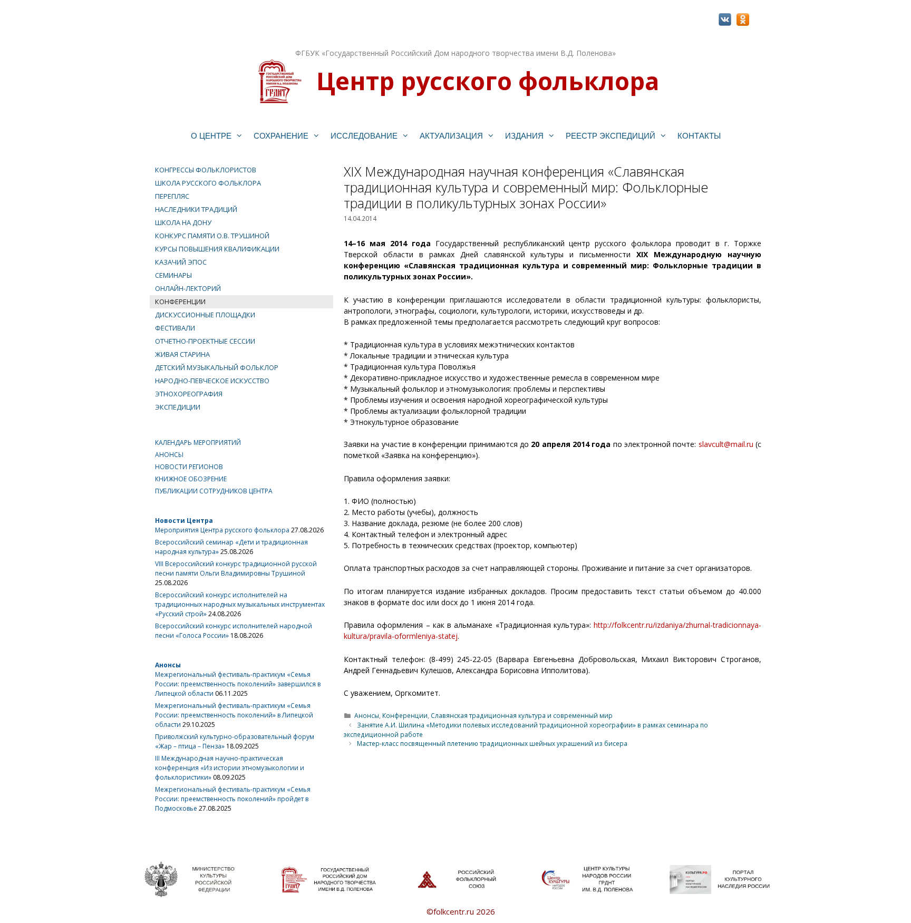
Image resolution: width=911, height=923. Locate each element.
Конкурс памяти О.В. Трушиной (212, 235)
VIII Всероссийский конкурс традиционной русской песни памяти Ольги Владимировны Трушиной (236, 568)
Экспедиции (177, 407)
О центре (211, 135)
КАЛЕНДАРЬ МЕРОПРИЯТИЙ (198, 442)
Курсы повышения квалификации (217, 249)
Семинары (173, 275)
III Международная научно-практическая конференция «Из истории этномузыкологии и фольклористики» (229, 768)
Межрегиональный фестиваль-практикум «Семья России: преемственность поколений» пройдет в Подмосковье (233, 799)
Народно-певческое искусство (212, 380)
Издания (524, 135)
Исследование (364, 135)
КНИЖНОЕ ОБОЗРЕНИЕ (191, 478)
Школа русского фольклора (208, 183)
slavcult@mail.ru (726, 444)
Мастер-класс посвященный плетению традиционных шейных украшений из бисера (492, 743)
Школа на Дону (183, 222)
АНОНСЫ (169, 454)
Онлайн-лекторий (188, 288)
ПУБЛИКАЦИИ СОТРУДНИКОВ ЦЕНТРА (214, 491)
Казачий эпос (181, 262)
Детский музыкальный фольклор (216, 367)
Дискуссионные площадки (205, 314)
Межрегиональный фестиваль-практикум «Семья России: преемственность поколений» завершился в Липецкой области (238, 684)
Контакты (699, 135)
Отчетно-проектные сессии (205, 341)
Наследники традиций (196, 209)
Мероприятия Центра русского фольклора (222, 530)
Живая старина (182, 354)
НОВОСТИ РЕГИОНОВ (189, 466)
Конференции (405, 715)
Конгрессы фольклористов (205, 169)
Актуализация (451, 135)
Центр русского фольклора (487, 80)
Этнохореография (188, 394)
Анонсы (366, 715)
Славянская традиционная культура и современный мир (522, 715)
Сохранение (281, 135)
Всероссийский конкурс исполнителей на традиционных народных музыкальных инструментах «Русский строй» (240, 604)
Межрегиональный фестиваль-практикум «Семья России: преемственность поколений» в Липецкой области (234, 715)
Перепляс (172, 196)
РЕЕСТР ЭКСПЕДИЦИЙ (610, 135)
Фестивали (175, 328)
